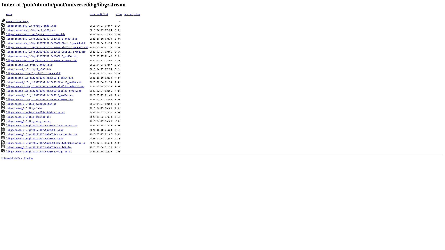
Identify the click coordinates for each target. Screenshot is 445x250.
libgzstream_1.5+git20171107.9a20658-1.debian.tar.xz (41, 125)
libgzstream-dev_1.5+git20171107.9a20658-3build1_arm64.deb (46, 52)
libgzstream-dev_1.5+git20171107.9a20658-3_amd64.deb (41, 56)
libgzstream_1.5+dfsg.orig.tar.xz (28, 121)
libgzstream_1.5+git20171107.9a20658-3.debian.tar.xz (41, 134)
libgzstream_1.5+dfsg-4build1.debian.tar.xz (35, 112)
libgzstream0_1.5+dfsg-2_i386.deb (28, 69)
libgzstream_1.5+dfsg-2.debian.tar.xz (31, 104)
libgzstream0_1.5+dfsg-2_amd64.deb (29, 65)
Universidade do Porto (11, 158)
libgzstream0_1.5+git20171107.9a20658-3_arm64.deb (39, 99)
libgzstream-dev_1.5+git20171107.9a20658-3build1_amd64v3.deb (47, 47)
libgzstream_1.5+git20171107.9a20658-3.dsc (34, 138)
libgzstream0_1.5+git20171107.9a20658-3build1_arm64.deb (43, 91)
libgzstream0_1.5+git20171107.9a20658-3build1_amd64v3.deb (45, 86)
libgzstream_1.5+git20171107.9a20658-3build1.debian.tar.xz (46, 143)
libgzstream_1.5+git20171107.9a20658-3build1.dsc (39, 147)
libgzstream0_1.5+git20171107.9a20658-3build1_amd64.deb (43, 82)
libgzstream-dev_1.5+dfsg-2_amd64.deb (31, 25)
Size (119, 14)
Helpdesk (28, 158)
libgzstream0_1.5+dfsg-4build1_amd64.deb (33, 73)
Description (132, 14)
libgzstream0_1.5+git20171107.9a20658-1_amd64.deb (39, 78)
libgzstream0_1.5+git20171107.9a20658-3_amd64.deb (39, 95)
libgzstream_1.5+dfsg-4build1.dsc (28, 117)
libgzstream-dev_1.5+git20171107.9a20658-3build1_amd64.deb (46, 43)
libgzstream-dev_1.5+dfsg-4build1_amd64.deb (35, 34)
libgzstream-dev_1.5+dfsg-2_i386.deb (30, 30)
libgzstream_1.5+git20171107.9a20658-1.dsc (34, 130)
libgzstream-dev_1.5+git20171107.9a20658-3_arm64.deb (41, 60)
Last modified (99, 14)
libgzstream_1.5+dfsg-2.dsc (24, 108)
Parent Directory (17, 21)
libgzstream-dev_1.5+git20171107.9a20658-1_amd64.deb (41, 39)
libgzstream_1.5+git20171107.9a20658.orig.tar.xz (39, 151)
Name (9, 14)
